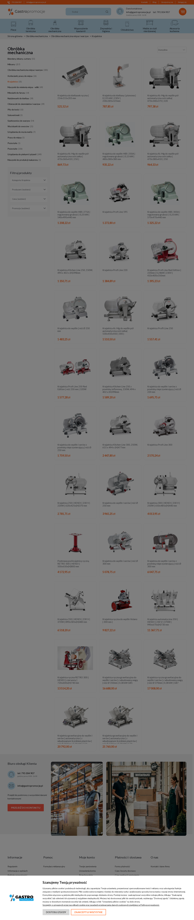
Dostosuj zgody (56, 912)
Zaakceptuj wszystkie (88, 912)
